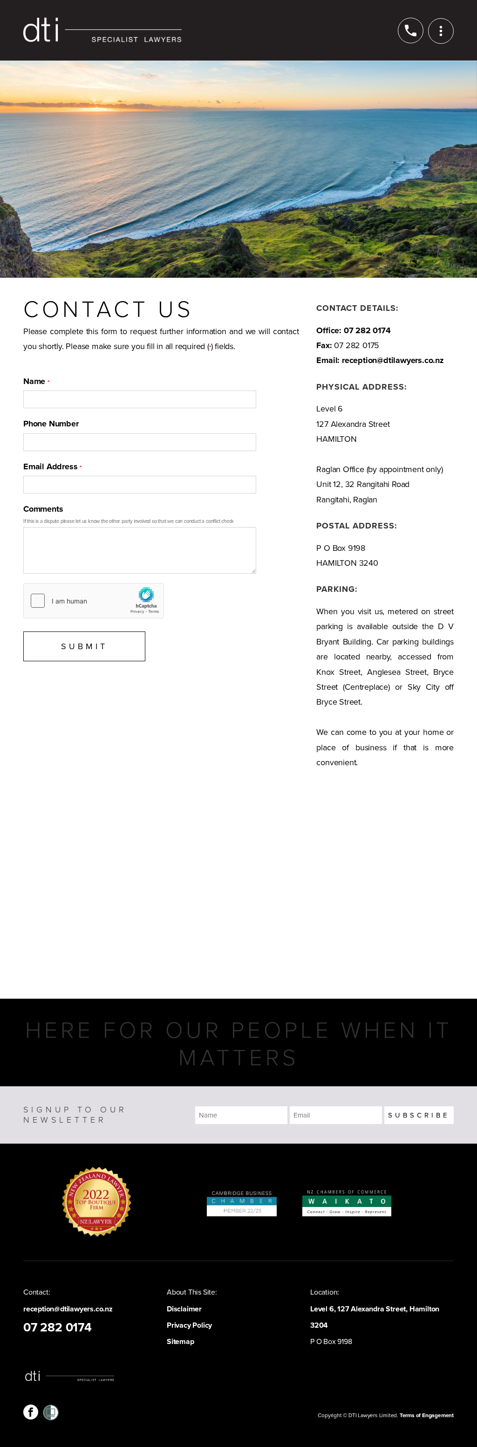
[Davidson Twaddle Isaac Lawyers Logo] (102, 30)
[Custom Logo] (51, 1412)
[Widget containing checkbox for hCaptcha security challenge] (93, 600)
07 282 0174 (367, 330)
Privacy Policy (189, 1325)
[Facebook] (30, 1412)
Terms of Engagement (427, 1415)
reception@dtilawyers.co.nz (393, 360)
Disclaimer (184, 1309)
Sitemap (180, 1341)
